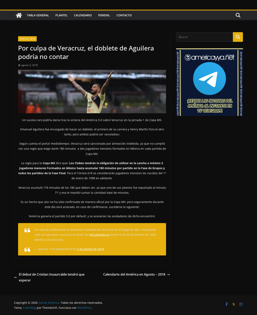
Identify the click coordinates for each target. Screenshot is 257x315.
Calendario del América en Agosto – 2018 (134, 274)
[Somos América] (19, 15)
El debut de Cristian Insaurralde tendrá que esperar (52, 277)
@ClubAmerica (99, 235)
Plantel (61, 15)
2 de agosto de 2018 (90, 249)
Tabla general (38, 15)
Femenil (104, 15)
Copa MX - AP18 (27, 38)
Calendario (83, 15)
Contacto (124, 15)
